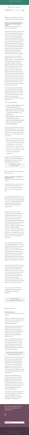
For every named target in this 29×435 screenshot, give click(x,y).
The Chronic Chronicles (12, 26)
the (22, 189)
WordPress (17, 433)
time (6, 191)
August (12, 45)
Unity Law (10, 127)
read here (21, 129)
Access (9, 28)
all (20, 189)
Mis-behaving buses (10, 312)
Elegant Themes (17, 431)
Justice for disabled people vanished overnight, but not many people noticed (14, 24)
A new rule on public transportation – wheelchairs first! (14, 177)
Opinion (7, 315)
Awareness (14, 28)
